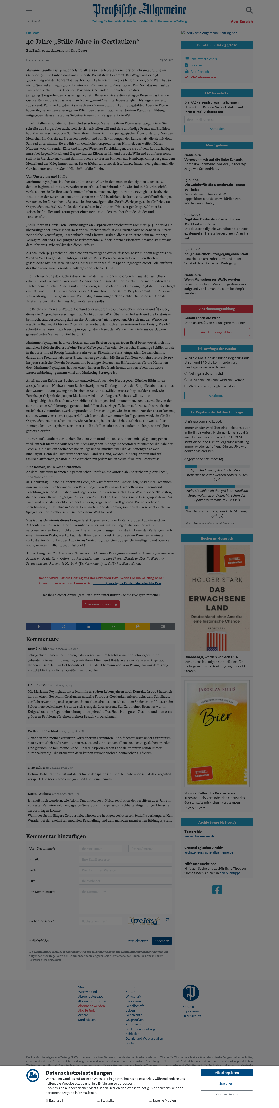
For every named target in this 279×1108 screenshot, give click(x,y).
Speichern (226, 1083)
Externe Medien (164, 1100)
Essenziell (55, 1100)
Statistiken (108, 1100)
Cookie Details (227, 1094)
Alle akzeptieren (227, 1072)
